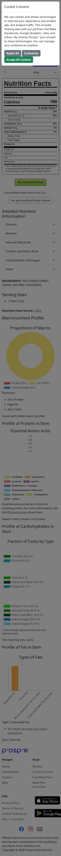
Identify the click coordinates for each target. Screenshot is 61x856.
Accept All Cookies (18, 60)
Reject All (12, 53)
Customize (31, 53)
